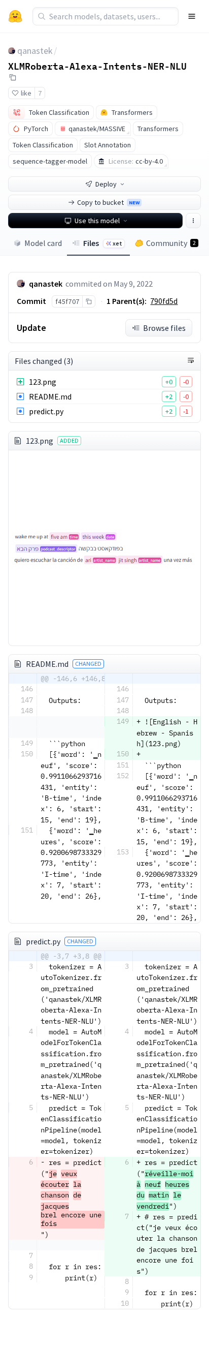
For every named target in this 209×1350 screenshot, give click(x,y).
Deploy (106, 184)
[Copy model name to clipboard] (12, 77)
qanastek (35, 50)
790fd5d (164, 301)
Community (171, 243)
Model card (43, 243)
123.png (42, 382)
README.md (50, 396)
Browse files (164, 328)
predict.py (46, 411)
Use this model (97, 220)
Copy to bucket (108, 202)
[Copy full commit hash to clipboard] (88, 301)
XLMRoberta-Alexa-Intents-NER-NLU (97, 65)
